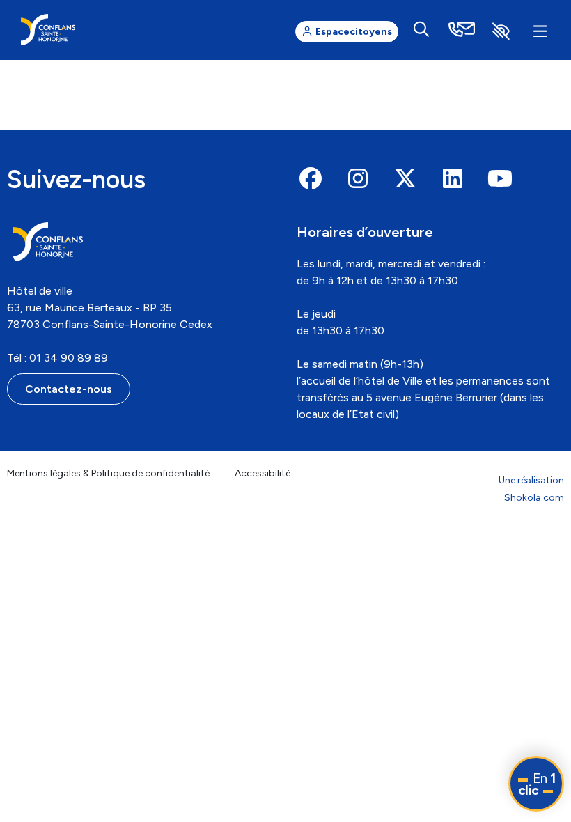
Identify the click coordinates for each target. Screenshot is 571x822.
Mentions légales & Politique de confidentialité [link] (108, 473)
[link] (48, 29)
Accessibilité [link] (262, 473)
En (537, 784)
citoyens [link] (353, 32)
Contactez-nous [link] (68, 389)
